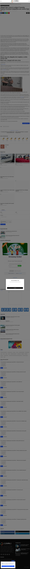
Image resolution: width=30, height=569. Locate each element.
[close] (14, 562)
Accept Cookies (8, 566)
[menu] (1, 1)
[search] (29, 1)
